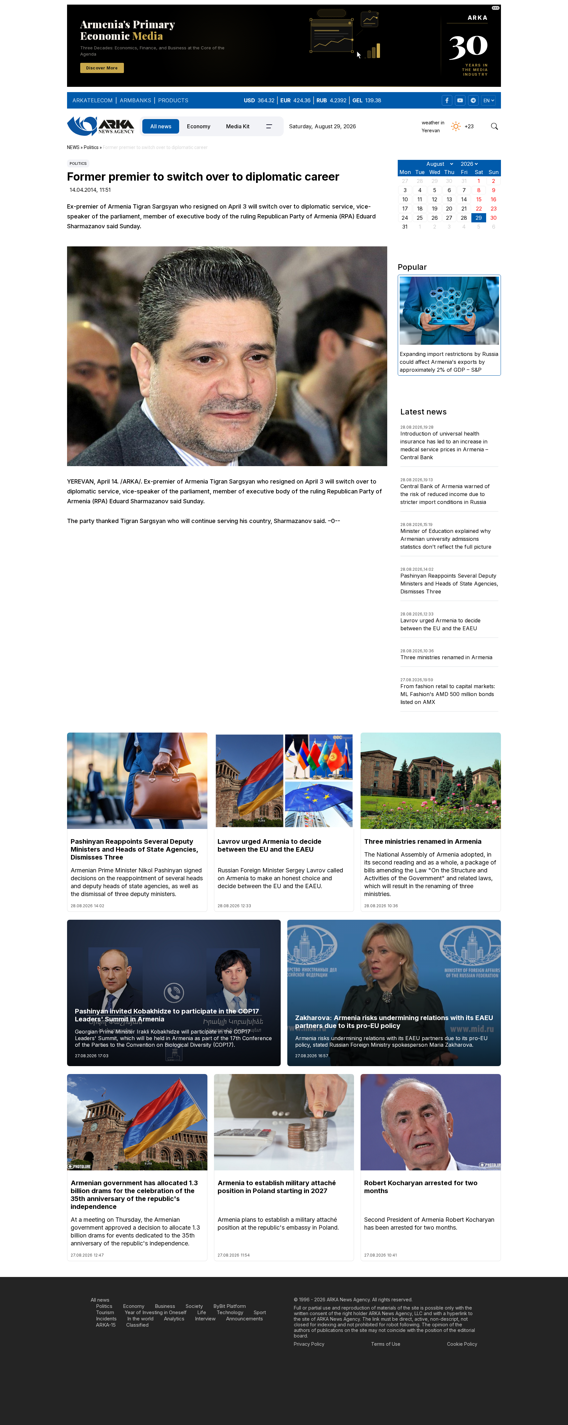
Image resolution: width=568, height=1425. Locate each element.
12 (434, 199)
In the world (140, 1318)
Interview (205, 1318)
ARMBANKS (135, 100)
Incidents (106, 1318)
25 (420, 217)
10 (405, 199)
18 (420, 208)
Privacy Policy (309, 1344)
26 (435, 217)
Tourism (105, 1312)
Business (165, 1306)
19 (435, 208)
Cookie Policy (462, 1344)
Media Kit (237, 126)
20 (449, 208)
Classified (137, 1325)
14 (464, 199)
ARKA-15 (106, 1325)
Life (201, 1312)
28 (464, 217)
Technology (230, 1312)
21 (464, 208)
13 (449, 199)
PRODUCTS (173, 100)
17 (405, 208)
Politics (78, 163)
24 (405, 217)
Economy (198, 126)
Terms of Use (385, 1344)
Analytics (174, 1318)
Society (194, 1306)
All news (160, 126)
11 (419, 199)
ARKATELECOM (92, 100)
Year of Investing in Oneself (156, 1312)
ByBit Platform (229, 1306)
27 (449, 217)
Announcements (244, 1318)
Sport (260, 1312)
